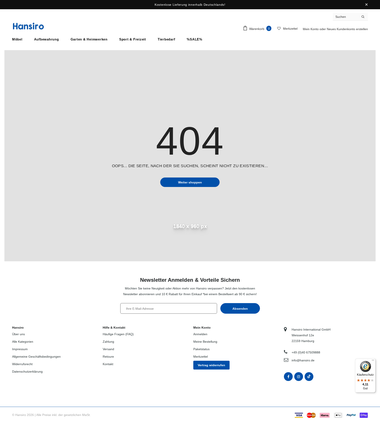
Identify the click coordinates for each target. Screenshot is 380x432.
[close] (366, 4)
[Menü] (373, 361)
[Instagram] (298, 376)
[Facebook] (288, 376)
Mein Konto (311, 29)
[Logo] (28, 26)
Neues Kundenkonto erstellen (347, 29)
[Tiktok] (309, 376)
